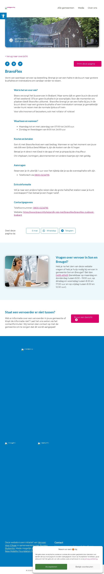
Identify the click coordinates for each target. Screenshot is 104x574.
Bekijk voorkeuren (84, 567)
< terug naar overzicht (16, 56)
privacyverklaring (91, 559)
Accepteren (51, 567)
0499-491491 (62, 275)
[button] (87, 64)
